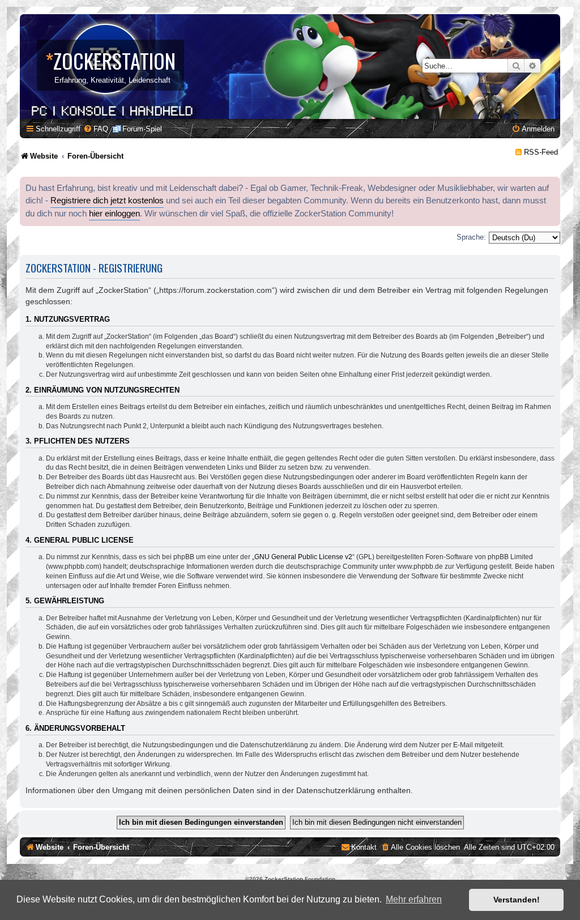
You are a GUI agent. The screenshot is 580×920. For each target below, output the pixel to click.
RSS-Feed (541, 152)
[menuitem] (95, 129)
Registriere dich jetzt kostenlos (107, 200)
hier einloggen (114, 213)
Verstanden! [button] (516, 899)
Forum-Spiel (142, 129)
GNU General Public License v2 (303, 557)
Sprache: (471, 237)
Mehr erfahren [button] (414, 899)
